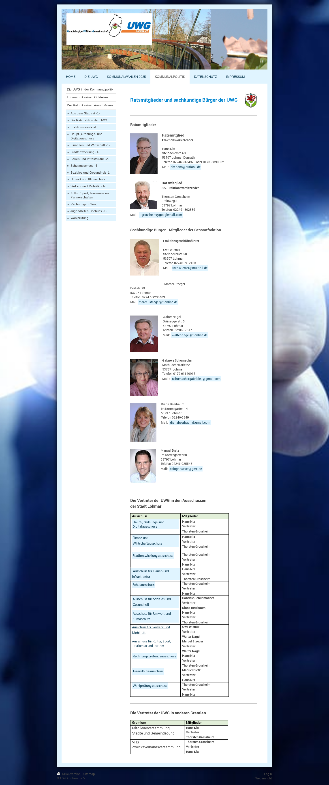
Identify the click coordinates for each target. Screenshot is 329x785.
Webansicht (263, 778)
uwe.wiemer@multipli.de (189, 268)
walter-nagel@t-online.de (189, 335)
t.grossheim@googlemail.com (160, 215)
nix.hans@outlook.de (186, 167)
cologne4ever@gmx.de (186, 469)
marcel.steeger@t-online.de (158, 302)
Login (268, 774)
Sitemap (89, 774)
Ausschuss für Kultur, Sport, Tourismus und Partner (151, 643)
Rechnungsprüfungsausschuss (154, 656)
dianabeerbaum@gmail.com (190, 422)
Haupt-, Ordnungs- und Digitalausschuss (148, 524)
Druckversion (71, 774)
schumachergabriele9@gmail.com (196, 379)
